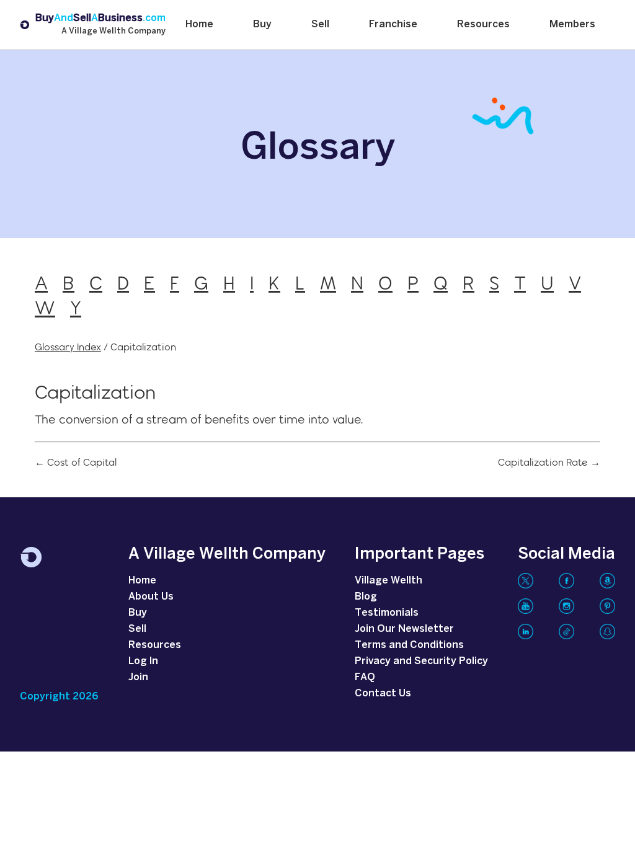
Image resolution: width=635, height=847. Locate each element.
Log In (143, 661)
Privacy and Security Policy (421, 661)
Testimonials (387, 613)
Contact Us (383, 693)
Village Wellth (388, 580)
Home (199, 24)
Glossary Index (68, 347)
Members (572, 24)
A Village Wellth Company (113, 31)
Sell (320, 24)
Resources (483, 24)
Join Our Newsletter (404, 629)
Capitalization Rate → (549, 463)
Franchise (393, 24)
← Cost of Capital (76, 463)
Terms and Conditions (409, 645)
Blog (366, 596)
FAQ (365, 677)
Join (138, 677)
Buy (262, 24)
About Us (151, 596)
